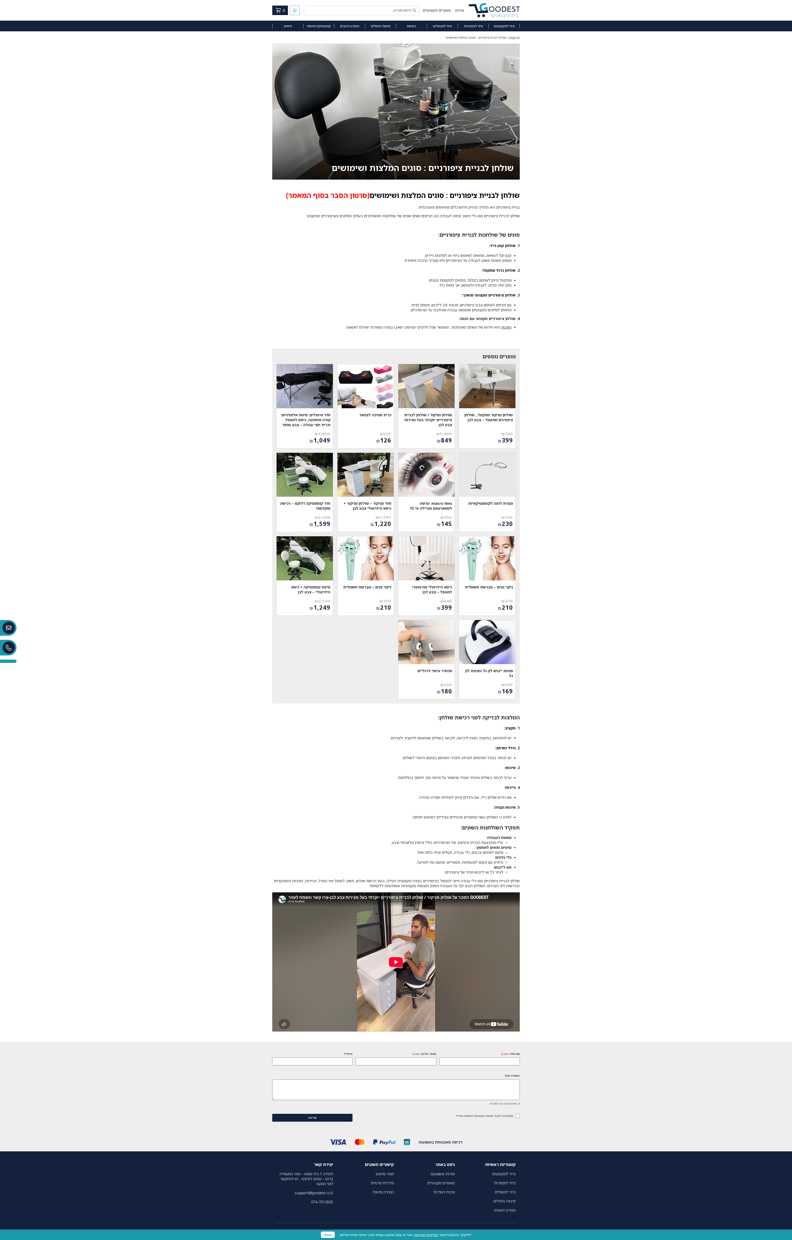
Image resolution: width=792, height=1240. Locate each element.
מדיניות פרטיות (382, 1182)
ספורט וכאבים (349, 26)
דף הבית (514, 37)
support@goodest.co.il (314, 1192)
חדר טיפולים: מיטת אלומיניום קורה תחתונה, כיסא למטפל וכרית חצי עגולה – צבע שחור (305, 419)
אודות (459, 10)
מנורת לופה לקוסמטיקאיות (490, 503)
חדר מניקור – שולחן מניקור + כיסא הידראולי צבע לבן (367, 506)
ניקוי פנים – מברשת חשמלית (489, 587)
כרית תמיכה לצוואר (375, 414)
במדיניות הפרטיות (426, 1235)
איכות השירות (444, 1191)
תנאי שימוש (385, 1173)
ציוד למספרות (473, 26)
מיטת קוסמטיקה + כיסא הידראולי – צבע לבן (310, 589)
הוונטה (506, 327)
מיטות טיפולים (380, 26)
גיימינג (288, 26)
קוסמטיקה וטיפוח (319, 26)
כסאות (411, 26)
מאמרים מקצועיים (437, 10)
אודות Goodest (443, 1173)
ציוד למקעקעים (504, 26)
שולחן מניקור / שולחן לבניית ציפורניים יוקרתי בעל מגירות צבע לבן (428, 419)
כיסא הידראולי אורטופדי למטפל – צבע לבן (432, 589)
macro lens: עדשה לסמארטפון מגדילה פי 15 (431, 506)
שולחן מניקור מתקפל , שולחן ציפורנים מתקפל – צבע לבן (488, 417)
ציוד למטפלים (442, 26)
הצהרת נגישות (383, 1191)
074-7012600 (322, 1201)
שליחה (312, 1118)
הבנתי (328, 1235)
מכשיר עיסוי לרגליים (434, 670)
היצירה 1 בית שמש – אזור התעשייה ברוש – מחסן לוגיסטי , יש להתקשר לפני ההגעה (306, 1178)
